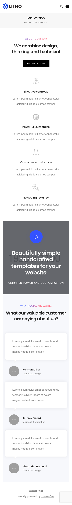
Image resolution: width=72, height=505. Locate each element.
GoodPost (36, 491)
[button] (36, 63)
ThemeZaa (47, 496)
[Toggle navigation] (67, 6)
